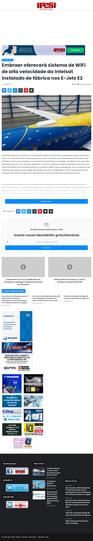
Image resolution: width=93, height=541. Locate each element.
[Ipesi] (46, 5)
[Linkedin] (15, 90)
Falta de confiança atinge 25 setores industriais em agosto (76, 297)
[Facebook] (4, 90)
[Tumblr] (20, 90)
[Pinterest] (26, 90)
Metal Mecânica (7, 60)
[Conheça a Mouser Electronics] (39, 484)
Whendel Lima (43, 537)
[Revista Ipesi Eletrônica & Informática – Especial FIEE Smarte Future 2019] (39, 495)
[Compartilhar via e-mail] (31, 90)
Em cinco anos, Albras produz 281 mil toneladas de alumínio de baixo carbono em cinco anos (46, 298)
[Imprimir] (51, 211)
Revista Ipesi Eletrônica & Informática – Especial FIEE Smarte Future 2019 (53, 497)
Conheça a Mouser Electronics (51, 483)
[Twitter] (9, 90)
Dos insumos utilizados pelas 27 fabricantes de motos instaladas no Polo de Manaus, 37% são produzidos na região (15, 299)
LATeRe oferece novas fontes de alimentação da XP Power (53, 471)
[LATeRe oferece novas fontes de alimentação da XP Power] (39, 471)
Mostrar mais (46, 201)
